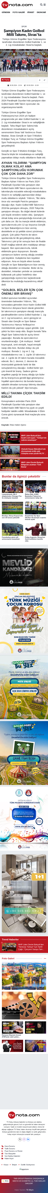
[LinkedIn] (28, 1139)
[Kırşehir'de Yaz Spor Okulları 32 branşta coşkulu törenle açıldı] (35, 508)
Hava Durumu (10, 1146)
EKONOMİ (41, 12)
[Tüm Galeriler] (45, 958)
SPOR (24, 27)
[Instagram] (24, 1139)
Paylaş (6, 80)
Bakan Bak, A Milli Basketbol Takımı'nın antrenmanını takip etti (33, 496)
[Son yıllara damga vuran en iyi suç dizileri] (24, 1005)
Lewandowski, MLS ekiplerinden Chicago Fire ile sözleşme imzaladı (12, 496)
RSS (6, 1181)
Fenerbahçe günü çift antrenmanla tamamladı (11, 538)
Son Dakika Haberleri (12, 1156)
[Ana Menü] (45, 5)
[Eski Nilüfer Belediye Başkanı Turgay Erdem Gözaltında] (35, 1046)
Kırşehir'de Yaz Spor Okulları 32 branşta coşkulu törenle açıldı (35, 517)
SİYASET (30, 12)
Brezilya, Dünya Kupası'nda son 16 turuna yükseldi (12, 516)
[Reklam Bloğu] (24, 567)
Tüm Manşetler (10, 1154)
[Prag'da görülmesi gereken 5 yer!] (24, 976)
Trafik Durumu (10, 1149)
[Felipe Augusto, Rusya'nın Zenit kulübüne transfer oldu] (35, 529)
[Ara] (41, 5)
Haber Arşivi (9, 1158)
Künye (6, 1165)
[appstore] (24, 1170)
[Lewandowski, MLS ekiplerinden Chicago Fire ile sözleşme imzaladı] (12, 486)
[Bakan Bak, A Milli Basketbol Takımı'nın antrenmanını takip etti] (35, 486)
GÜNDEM (6, 12)
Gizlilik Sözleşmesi (28, 1165)
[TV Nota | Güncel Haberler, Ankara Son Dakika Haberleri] (17, 4)
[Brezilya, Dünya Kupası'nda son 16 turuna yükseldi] (12, 508)
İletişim (14, 1165)
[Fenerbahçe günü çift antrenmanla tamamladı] (12, 529)
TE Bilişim (30, 1190)
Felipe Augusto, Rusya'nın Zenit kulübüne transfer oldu (35, 539)
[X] (20, 1139)
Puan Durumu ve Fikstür (13, 1151)
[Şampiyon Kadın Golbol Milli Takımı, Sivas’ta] (24, 63)
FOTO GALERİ (19, 12)
